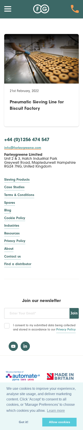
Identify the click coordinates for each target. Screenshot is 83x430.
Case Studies (14, 187)
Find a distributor (17, 264)
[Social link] (13, 346)
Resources (12, 233)
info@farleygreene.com (22, 148)
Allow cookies (59, 422)
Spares (9, 203)
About (9, 249)
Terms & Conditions (19, 195)
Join (74, 313)
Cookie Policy (14, 218)
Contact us (12, 256)
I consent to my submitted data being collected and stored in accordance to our (44, 327)
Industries (11, 226)
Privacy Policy (14, 241)
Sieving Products (17, 180)
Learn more (56, 410)
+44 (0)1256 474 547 (26, 140)
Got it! (23, 422)
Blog (7, 210)
